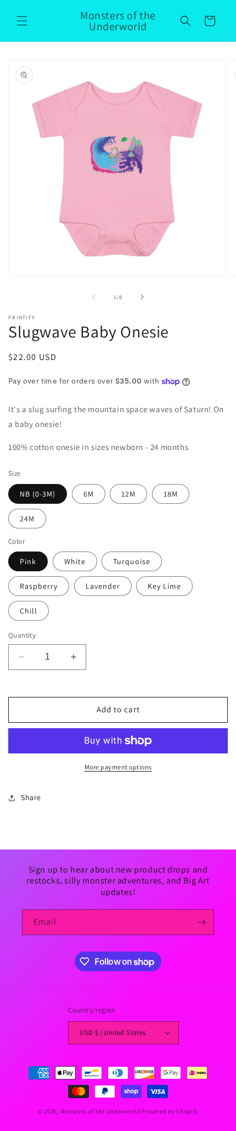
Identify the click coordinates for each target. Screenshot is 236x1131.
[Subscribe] (201, 922)
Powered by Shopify (170, 1111)
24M (27, 519)
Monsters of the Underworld (100, 1111)
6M (88, 494)
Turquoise (131, 561)
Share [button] (31, 797)
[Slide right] (142, 297)
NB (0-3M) (37, 494)
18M (171, 494)
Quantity (22, 635)
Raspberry (39, 586)
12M (128, 494)
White (75, 561)
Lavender (103, 586)
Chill (28, 611)
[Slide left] (94, 297)
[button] (22, 21)
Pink (28, 561)
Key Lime (164, 586)
